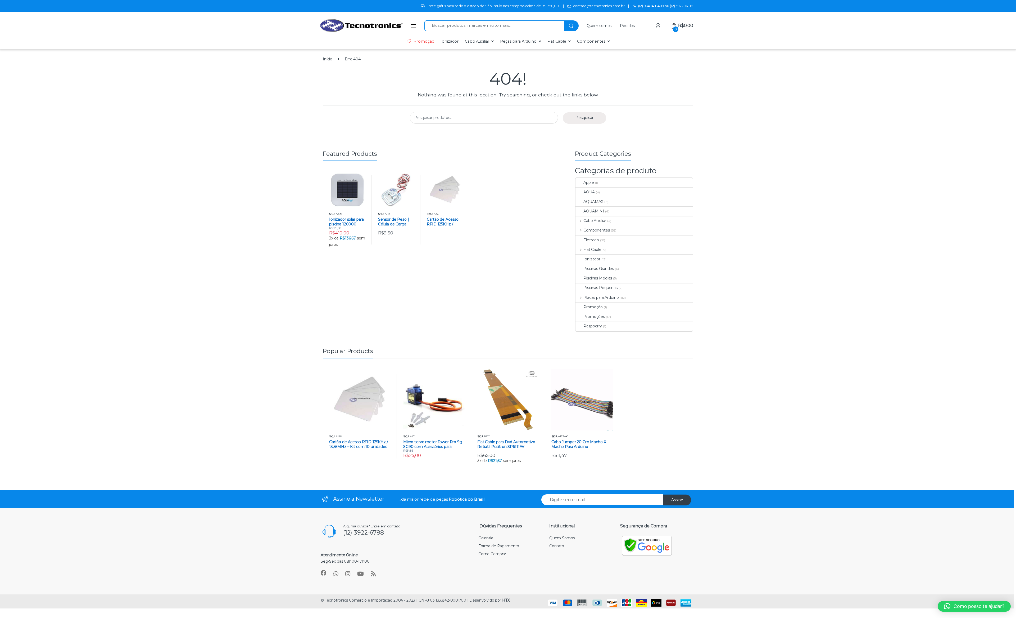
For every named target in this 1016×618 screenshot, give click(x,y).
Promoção (424, 41)
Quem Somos (562, 538)
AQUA (589, 192)
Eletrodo (591, 240)
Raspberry (592, 326)
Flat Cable (556, 41)
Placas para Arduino (601, 297)
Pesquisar (584, 117)
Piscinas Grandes (598, 268)
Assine (677, 499)
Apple (588, 182)
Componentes (591, 41)
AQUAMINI (593, 211)
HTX (506, 600)
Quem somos (599, 25)
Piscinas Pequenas (600, 287)
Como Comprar (492, 554)
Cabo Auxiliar (477, 41)
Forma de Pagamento (498, 546)
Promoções (594, 316)
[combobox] (494, 25)
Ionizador (450, 41)
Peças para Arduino (518, 41)
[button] (974, 606)
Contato (556, 546)
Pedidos (627, 25)
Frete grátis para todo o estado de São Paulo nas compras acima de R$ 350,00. (493, 6)
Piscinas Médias (597, 278)
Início (327, 59)
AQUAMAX (593, 201)
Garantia (485, 538)
